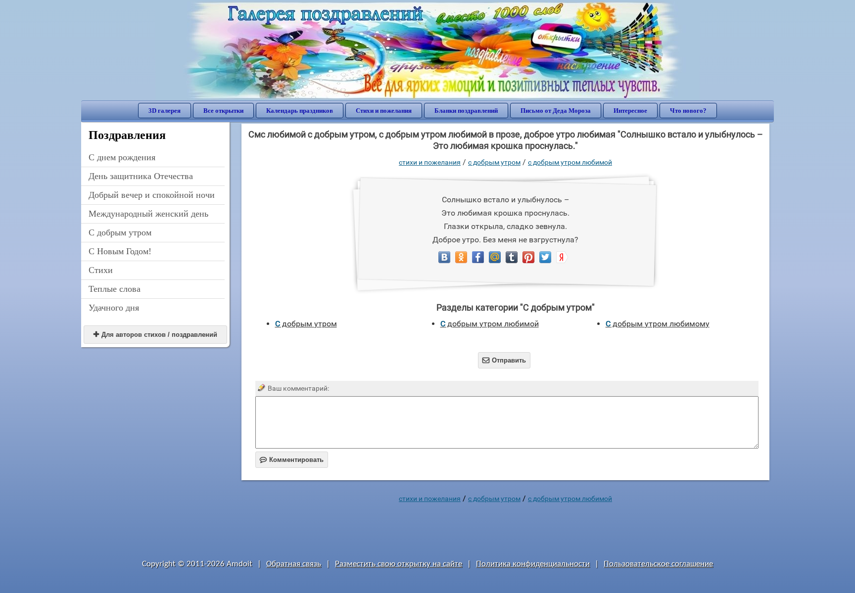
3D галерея (164, 110)
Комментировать (292, 459)
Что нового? (688, 110)
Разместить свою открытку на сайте (398, 564)
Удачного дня (114, 308)
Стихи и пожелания (384, 110)
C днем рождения (122, 157)
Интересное (630, 110)
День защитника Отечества (141, 176)
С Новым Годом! (120, 251)
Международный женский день (148, 214)
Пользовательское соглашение (658, 564)
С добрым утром (120, 232)
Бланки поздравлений (466, 110)
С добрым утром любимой (570, 162)
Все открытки (223, 110)
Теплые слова (115, 289)
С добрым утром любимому (658, 323)
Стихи (101, 270)
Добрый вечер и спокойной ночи (152, 195)
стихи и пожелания (430, 162)
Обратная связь (293, 564)
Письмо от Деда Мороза (556, 110)
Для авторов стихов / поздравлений (155, 334)
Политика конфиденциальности (533, 564)
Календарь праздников (299, 110)
